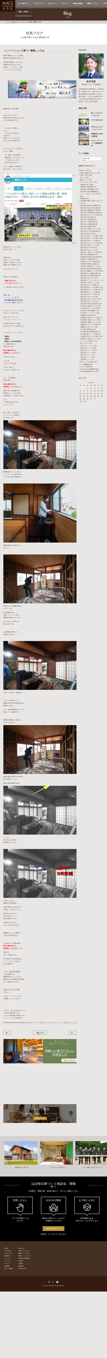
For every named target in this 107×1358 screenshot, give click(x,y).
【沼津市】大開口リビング (88, 266)
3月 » (85, 401)
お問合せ (20, 1261)
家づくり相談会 (8, 1268)
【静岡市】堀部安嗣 (86, 187)
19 (102, 393)
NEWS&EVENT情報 (24, 1258)
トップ (7, 22)
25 (98, 396)
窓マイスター (84, 343)
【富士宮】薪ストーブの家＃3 (90, 287)
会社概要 (6, 1266)
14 (84, 393)
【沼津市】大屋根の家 (87, 259)
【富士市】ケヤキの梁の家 (88, 231)
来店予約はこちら (53, 1228)
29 (87, 399)
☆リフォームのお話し (86, 341)
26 (102, 396)
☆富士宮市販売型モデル (87, 371)
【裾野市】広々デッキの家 (88, 324)
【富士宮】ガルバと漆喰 (88, 285)
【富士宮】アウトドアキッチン (90, 280)
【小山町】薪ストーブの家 (88, 334)
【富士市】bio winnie (87, 247)
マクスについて (38, 3)
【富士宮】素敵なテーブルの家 (90, 271)
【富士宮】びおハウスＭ (88, 301)
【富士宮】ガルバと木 (87, 278)
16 (91, 393)
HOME (6, 1248)
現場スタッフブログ (24, 1253)
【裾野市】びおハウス (87, 327)
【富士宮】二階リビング (88, 282)
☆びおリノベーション (54, 1022)
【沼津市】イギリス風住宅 (88, 261)
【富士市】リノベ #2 (87, 352)
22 (87, 396)
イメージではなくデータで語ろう (91, 194)
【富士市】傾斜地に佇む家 (88, 210)
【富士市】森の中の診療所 (88, 205)
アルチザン (21, 117)
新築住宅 (6, 1256)
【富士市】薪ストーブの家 (88, 240)
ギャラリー (7, 1261)
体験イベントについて (24, 1256)
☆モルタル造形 (84, 366)
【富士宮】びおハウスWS (88, 294)
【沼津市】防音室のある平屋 (89, 257)
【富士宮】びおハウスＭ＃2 (89, 299)
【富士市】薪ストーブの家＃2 (90, 238)
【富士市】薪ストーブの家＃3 (90, 236)
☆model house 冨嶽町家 (87, 369)
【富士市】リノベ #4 (69, 1022)
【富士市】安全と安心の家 (88, 208)
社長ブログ (14, 22)
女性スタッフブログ (24, 1251)
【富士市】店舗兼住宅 (87, 254)
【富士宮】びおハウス (87, 296)
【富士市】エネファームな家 (89, 215)
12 (102, 391)
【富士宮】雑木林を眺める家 (89, 268)
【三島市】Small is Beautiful (89, 303)
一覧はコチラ (40, 1033)
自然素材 (83, 198)
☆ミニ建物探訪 (84, 364)
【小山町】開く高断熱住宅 (88, 331)
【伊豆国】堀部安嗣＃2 (87, 189)
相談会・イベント (93, 3)
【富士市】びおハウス (87, 250)
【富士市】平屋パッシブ (88, 245)
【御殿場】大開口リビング (88, 322)
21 (84, 396)
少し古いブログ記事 (10, 363)
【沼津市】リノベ (86, 359)
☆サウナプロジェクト (86, 182)
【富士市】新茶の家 (86, 226)
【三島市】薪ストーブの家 (88, 308)
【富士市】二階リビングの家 (89, 252)
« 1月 (80, 401)
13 (80, 393)
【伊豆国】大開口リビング (88, 320)
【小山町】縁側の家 (86, 329)
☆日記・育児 (83, 175)
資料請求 (20, 1266)
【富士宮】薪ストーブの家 (88, 292)
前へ (7, 1033)
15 (87, 393)
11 (98, 391)
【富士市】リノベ (86, 355)
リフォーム (64, 3)
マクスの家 (7, 1251)
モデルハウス (52, 3)
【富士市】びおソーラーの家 (89, 243)
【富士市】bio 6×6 (86, 233)
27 (80, 399)
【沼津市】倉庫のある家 (88, 264)
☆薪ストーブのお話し (86, 362)
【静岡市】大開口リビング (88, 339)
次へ (72, 1033)
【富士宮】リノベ (86, 357)
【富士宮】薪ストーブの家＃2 (90, 289)
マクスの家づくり (23, 3)
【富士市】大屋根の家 (87, 224)
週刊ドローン (84, 180)
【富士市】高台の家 (86, 217)
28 (84, 399)
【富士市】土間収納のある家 (89, 212)
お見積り (20, 1263)
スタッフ (6, 1263)
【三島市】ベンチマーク (88, 313)
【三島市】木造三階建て (88, 310)
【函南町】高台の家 (86, 315)
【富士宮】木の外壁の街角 (88, 275)
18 (98, 393)
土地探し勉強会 (78, 3)
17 (94, 393)
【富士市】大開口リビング (88, 229)
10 (94, 391)
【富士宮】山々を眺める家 (88, 273)
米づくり (83, 177)
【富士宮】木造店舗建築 (88, 191)
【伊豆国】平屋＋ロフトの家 (89, 317)
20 (80, 396)
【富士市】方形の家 (86, 219)
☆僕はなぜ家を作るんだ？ (88, 173)
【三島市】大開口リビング (88, 306)
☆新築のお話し (84, 184)
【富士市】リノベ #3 (87, 350)
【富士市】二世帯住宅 (87, 222)
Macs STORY (22, 1268)
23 (91, 396)
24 (94, 396)
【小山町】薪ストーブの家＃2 (90, 336)
